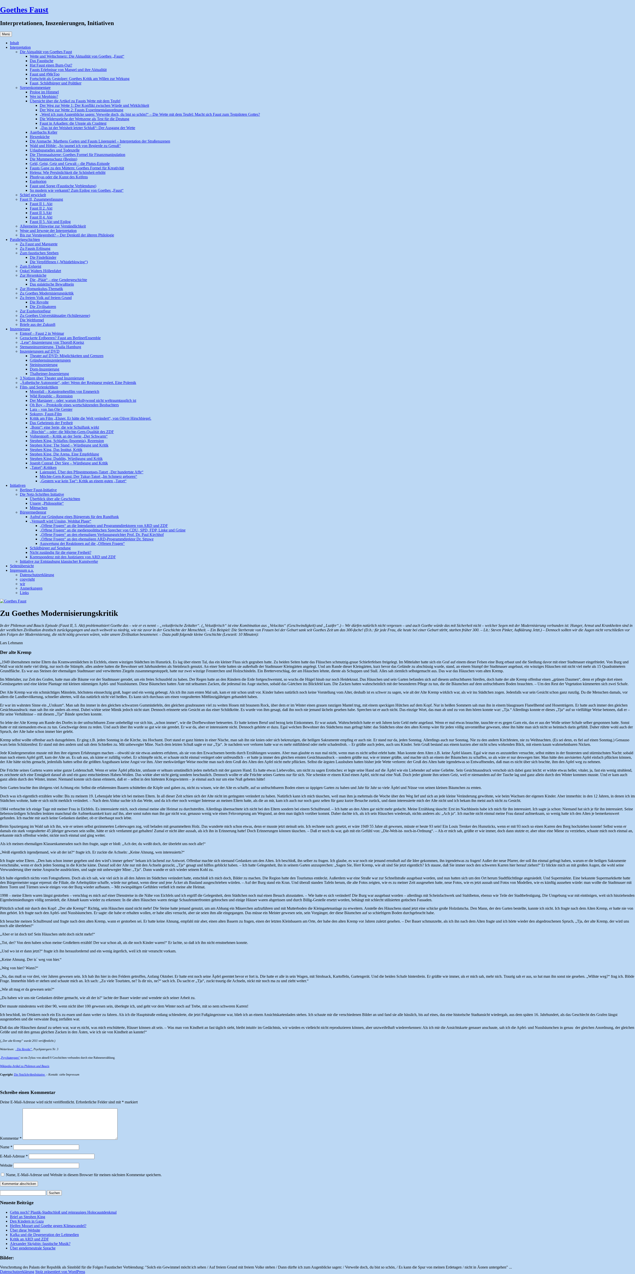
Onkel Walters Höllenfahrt (40, 271)
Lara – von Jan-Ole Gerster (51, 409)
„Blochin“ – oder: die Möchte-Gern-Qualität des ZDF (72, 432)
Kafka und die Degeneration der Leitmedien (44, 1235)
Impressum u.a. (22, 570)
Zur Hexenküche (33, 275)
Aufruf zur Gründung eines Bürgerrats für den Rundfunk (74, 517)
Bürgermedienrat (33, 512)
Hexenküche (40, 137)
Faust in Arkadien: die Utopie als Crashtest (73, 123)
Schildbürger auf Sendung (50, 548)
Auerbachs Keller (43, 132)
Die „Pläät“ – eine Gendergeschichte (58, 280)
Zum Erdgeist (30, 266)
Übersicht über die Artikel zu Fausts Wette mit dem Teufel (75, 101)
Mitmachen (38, 508)
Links (24, 593)
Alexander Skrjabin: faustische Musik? (40, 1243)
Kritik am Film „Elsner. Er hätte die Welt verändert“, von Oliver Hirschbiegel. (90, 418)
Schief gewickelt (33, 195)
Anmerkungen (31, 588)
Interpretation (20, 47)
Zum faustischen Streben (39, 253)
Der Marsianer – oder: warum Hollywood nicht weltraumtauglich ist (83, 400)
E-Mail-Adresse (14, 1156)
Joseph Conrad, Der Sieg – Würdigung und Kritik (69, 463)
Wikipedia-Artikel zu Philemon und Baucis (24, 1066)
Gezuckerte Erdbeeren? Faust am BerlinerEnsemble (60, 338)
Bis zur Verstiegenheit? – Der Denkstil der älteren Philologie (67, 235)
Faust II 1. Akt (41, 204)
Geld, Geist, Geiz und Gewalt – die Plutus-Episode (70, 163)
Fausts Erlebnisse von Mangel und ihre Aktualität (68, 70)
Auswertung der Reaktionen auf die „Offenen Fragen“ (82, 543)
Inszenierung (20, 329)
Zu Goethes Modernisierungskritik (47, 293)
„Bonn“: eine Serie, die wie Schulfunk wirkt (64, 427)
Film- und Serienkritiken (39, 387)
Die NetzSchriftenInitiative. (29, 1074)
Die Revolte (39, 302)
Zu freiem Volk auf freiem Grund (46, 298)
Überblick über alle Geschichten (55, 499)
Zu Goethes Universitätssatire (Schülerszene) (55, 315)
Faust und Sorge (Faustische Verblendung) (63, 186)
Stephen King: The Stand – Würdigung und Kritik (69, 445)
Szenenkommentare (35, 87)
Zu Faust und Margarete (39, 244)
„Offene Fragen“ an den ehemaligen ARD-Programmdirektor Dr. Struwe (97, 539)
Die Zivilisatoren (43, 306)
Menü (6, 34)
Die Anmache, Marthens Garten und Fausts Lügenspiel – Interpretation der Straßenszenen (100, 141)
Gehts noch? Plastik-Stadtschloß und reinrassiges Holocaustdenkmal (63, 1212)
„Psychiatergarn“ (10, 1057)
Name (6, 1147)
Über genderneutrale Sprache (33, 1248)
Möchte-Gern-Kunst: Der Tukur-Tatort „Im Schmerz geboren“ (88, 476)
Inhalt (14, 43)
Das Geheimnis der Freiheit (51, 423)
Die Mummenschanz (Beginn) (53, 159)
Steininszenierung (44, 365)
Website (6, 1165)
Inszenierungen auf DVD (40, 351)
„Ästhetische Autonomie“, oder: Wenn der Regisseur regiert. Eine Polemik (78, 382)
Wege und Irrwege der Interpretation (48, 230)
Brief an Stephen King (27, 1217)
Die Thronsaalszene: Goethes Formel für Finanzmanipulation (77, 154)
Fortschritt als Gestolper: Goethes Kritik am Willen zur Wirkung (79, 78)
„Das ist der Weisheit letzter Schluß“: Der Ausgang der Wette (87, 128)
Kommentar (11, 1138)
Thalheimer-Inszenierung (49, 374)
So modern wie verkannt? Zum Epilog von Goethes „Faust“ (77, 190)
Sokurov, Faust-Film (46, 414)
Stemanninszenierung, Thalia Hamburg (50, 347)
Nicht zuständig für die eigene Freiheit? (60, 552)
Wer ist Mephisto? (44, 96)
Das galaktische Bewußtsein (52, 284)
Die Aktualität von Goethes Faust (46, 52)
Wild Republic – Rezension (51, 396)
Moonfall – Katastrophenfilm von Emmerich (64, 391)
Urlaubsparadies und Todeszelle (55, 150)
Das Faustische (41, 61)
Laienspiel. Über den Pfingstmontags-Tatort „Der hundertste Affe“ (91, 472)
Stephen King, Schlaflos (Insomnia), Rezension (67, 441)
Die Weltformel (32, 320)
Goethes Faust (24, 9)
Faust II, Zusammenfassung (41, 199)
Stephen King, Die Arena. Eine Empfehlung (64, 454)
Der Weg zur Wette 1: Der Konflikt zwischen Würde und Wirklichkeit (94, 105)
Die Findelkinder (43, 257)
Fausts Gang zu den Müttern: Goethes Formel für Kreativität (77, 168)
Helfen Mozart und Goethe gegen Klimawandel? (48, 1226)
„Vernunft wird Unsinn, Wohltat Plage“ (60, 521)
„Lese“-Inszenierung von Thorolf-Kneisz (52, 342)
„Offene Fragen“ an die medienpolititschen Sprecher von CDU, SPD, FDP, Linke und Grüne (113, 530)
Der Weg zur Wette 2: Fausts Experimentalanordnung (81, 110)
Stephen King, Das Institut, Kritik (56, 450)
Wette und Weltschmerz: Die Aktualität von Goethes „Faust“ (77, 56)
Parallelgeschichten (25, 239)
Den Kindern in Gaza (27, 1221)
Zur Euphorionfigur (35, 311)
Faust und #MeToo (45, 74)
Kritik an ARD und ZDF (29, 1239)
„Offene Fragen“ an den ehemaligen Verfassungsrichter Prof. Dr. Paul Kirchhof (102, 534)
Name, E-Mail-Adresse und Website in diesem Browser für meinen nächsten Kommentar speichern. (84, 1175)
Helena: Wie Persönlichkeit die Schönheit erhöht (67, 172)
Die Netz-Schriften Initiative (42, 494)
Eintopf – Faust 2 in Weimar (42, 333)
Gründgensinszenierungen (50, 360)
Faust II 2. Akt (41, 208)
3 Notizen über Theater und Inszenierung (52, 378)
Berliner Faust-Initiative (38, 490)
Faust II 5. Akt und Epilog (50, 222)
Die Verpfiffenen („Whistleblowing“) (59, 262)
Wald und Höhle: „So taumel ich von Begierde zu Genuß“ (75, 146)
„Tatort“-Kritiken (43, 467)
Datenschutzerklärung (37, 575)
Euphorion (38, 181)
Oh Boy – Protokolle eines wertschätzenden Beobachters (74, 405)
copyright (27, 579)
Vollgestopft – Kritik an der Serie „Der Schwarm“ (69, 436)
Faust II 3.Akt (41, 213)
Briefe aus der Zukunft (37, 324)
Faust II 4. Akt (41, 217)
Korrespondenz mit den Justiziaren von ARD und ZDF (73, 557)
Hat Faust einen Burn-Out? (51, 65)
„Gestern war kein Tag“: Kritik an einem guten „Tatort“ (83, 481)
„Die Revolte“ (23, 1049)
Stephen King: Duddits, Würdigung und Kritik (66, 458)
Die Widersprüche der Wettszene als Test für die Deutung (84, 119)
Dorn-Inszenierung (44, 369)
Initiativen (18, 485)
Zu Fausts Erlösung (35, 248)
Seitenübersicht (22, 566)
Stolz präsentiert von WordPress (60, 1272)
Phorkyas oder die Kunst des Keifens (59, 177)
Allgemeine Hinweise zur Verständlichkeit (53, 226)
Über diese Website (25, 1230)
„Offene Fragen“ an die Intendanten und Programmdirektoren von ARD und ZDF (104, 526)
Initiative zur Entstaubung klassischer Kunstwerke (59, 561)
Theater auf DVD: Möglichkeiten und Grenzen (66, 356)
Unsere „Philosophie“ (47, 503)
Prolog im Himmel (44, 92)
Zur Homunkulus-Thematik (41, 289)
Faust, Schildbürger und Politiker (55, 83)
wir (22, 584)
